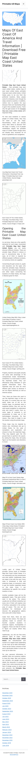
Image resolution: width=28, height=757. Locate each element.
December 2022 (7, 735)
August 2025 (6, 703)
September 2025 (7, 701)
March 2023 (6, 727)
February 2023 (7, 730)
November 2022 (7, 737)
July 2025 (5, 706)
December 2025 (7, 693)
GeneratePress (14, 754)
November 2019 (7, 740)
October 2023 (6, 708)
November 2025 (7, 695)
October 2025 (6, 698)
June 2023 (5, 719)
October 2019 (6, 743)
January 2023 (6, 732)
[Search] (23, 679)
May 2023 (5, 722)
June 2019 (5, 745)
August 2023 (6, 714)
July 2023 (5, 716)
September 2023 (7, 711)
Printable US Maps (11, 4)
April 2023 (5, 724)
